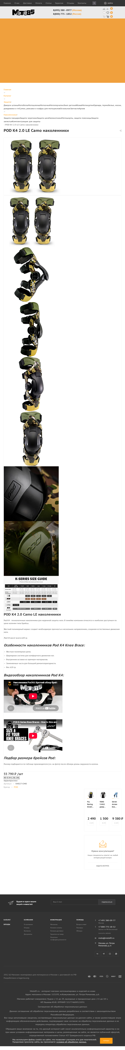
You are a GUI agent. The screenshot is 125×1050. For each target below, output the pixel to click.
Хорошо (106, 1040)
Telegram (103, 953)
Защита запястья (38, 43)
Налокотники (36, 34)
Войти (110, 3)
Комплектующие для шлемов (82, 27)
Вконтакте (97, 953)
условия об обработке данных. (71, 1042)
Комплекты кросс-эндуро (18, 22)
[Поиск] (94, 3)
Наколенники (36, 31)
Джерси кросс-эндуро (20, 39)
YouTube (110, 953)
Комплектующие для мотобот (60, 33)
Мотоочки (45, 105)
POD (16, 787)
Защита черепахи (34, 24)
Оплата (38, 3)
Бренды (7, 924)
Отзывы (70, 3)
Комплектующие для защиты (38, 47)
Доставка (27, 3)
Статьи (49, 3)
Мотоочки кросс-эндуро (99, 22)
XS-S (6, 778)
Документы (28, 934)
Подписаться (107, 902)
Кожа (79, 105)
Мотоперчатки (57, 105)
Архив (82, 108)
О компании (28, 924)
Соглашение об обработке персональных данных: (62, 1006)
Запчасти (74, 108)
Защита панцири (38, 19)
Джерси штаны (11, 105)
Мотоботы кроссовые (56, 21)
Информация (56, 920)
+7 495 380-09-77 (106, 920)
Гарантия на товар (57, 934)
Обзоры (79, 931)
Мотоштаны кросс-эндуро (18, 31)
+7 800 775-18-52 (106, 927)
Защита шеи (35, 28)
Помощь (80, 920)
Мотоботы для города (58, 27)
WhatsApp (116, 953)
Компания (28, 920)
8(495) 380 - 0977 (67, 10)
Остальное (65, 108)
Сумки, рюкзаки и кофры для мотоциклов (39, 108)
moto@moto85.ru (106, 938)
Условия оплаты (56, 928)
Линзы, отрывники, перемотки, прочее (100, 33)
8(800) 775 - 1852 (67, 14)
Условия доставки (56, 931)
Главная (7, 3)
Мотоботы (23, 105)
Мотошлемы (34, 105)
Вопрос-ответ (81, 924)
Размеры (79, 928)
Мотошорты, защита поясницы (39, 39)
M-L (10, 778)
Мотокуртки (87, 105)
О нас (17, 3)
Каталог (7, 920)
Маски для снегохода (100, 42)
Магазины (53, 924)
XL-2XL (16, 778)
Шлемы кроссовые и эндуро (83, 21)
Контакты (82, 3)
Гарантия (59, 3)
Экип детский (70, 105)
